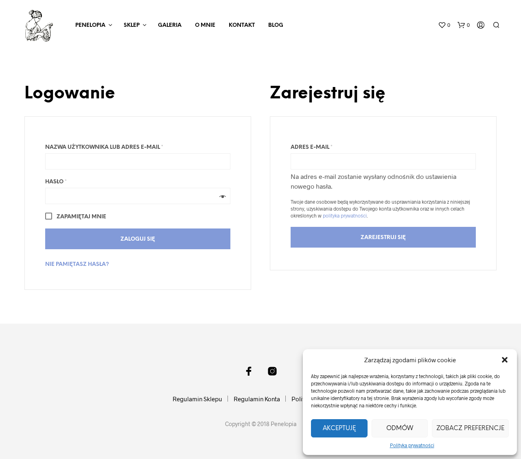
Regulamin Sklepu (197, 398)
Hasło (56, 182)
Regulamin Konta (257, 398)
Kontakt (242, 25)
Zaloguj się (137, 239)
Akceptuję (339, 428)
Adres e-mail (312, 147)
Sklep (132, 25)
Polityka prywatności (412, 445)
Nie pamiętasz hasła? (77, 264)
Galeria (170, 25)
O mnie (205, 25)
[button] (505, 360)
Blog (275, 25)
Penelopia (90, 25)
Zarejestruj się (383, 237)
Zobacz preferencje (470, 428)
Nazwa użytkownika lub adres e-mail (104, 147)
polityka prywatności (345, 215)
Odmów (399, 428)
